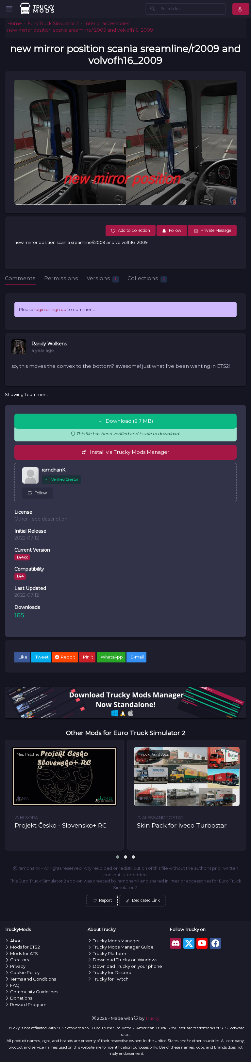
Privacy (17, 966)
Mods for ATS (24, 953)
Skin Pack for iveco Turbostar (182, 825)
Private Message (216, 230)
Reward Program (28, 1004)
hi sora (28, 817)
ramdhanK (53, 470)
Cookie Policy (25, 972)
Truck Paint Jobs (154, 754)
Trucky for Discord (112, 972)
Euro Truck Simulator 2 (53, 23)
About (16, 940)
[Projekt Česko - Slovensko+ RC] (64, 776)
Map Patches (28, 754)
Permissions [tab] (61, 278)
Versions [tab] (101, 278)
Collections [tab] (146, 278)
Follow (41, 492)
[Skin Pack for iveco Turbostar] (187, 776)
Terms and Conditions (33, 979)
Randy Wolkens (49, 344)
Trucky (152, 1018)
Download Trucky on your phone (127, 966)
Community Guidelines (34, 991)
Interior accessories (106, 23)
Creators (19, 959)
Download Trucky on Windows (125, 959)
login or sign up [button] (50, 309)
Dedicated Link (145, 900)
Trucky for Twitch (110, 979)
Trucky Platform (109, 953)
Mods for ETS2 (25, 947)
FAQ (15, 985)
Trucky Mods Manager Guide (123, 947)
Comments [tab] (20, 278)
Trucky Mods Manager (116, 940)
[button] (118, 857)
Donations (21, 998)
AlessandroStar (162, 817)
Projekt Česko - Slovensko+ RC (61, 825)
